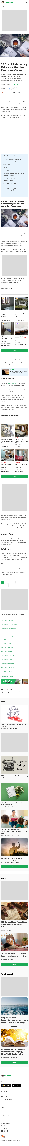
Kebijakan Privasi (5, 1115)
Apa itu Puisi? (6, 164)
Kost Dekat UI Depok (6, 632)
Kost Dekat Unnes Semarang (8, 639)
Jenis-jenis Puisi (7, 170)
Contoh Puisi (9, 689)
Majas (10, 930)
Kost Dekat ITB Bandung (7, 655)
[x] (5, 1131)
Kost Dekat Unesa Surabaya (8, 667)
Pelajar (14, 60)
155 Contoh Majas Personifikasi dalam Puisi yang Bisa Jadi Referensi (14, 924)
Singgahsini (3, 1107)
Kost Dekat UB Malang (7, 636)
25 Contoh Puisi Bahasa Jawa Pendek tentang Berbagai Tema (14, 777)
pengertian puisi (11, 383)
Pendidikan (8, 60)
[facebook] (2, 1131)
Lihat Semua (14, 350)
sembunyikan (11, 156)
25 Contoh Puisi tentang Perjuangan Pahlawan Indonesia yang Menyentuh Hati (13, 859)
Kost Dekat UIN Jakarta (7, 676)
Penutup (5, 194)
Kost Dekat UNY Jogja (7, 647)
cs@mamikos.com (7, 1125)
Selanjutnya (5, 585)
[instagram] (7, 1131)
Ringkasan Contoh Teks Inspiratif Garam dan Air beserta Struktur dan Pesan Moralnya (14, 1020)
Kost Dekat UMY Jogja (7, 643)
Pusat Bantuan (4, 1102)
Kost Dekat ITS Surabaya (7, 663)
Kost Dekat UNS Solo (6, 651)
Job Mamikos (4, 1096)
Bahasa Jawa (14, 780)
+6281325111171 (7, 1128)
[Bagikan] (9, 88)
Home (2, 60)
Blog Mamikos (4, 1104)
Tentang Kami (4, 1094)
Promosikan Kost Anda (6, 1099)
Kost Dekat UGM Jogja (7, 620)
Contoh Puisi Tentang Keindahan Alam (11, 692)
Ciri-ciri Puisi (6, 167)
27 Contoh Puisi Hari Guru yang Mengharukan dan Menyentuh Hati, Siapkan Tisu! (14, 831)
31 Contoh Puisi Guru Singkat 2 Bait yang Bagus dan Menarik (13, 803)
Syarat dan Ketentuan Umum (7, 1117)
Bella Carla (15, 84)
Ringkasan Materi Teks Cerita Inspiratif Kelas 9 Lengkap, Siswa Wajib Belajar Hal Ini (13, 1051)
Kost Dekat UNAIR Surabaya (8, 671)
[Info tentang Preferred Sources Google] (20, 92)
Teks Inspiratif (14, 1026)
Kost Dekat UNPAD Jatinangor (9, 624)
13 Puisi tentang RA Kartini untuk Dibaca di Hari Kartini (13, 725)
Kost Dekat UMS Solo (6, 659)
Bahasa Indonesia (22, 60)
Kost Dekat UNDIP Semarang (8, 628)
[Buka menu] (26, 2)
